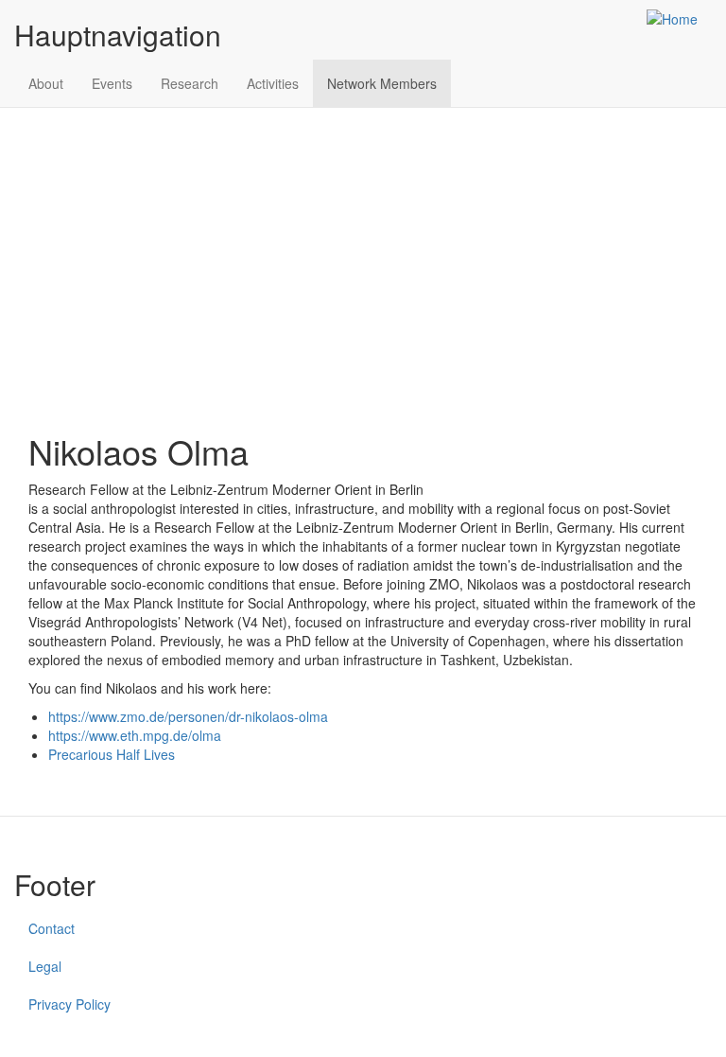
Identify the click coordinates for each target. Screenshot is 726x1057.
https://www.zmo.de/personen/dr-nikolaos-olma (188, 716)
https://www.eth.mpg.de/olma (134, 735)
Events (112, 83)
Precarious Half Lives (111, 754)
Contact (51, 928)
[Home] (679, 18)
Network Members (382, 83)
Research (189, 83)
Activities (273, 83)
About (45, 83)
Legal (44, 966)
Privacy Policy (69, 1004)
